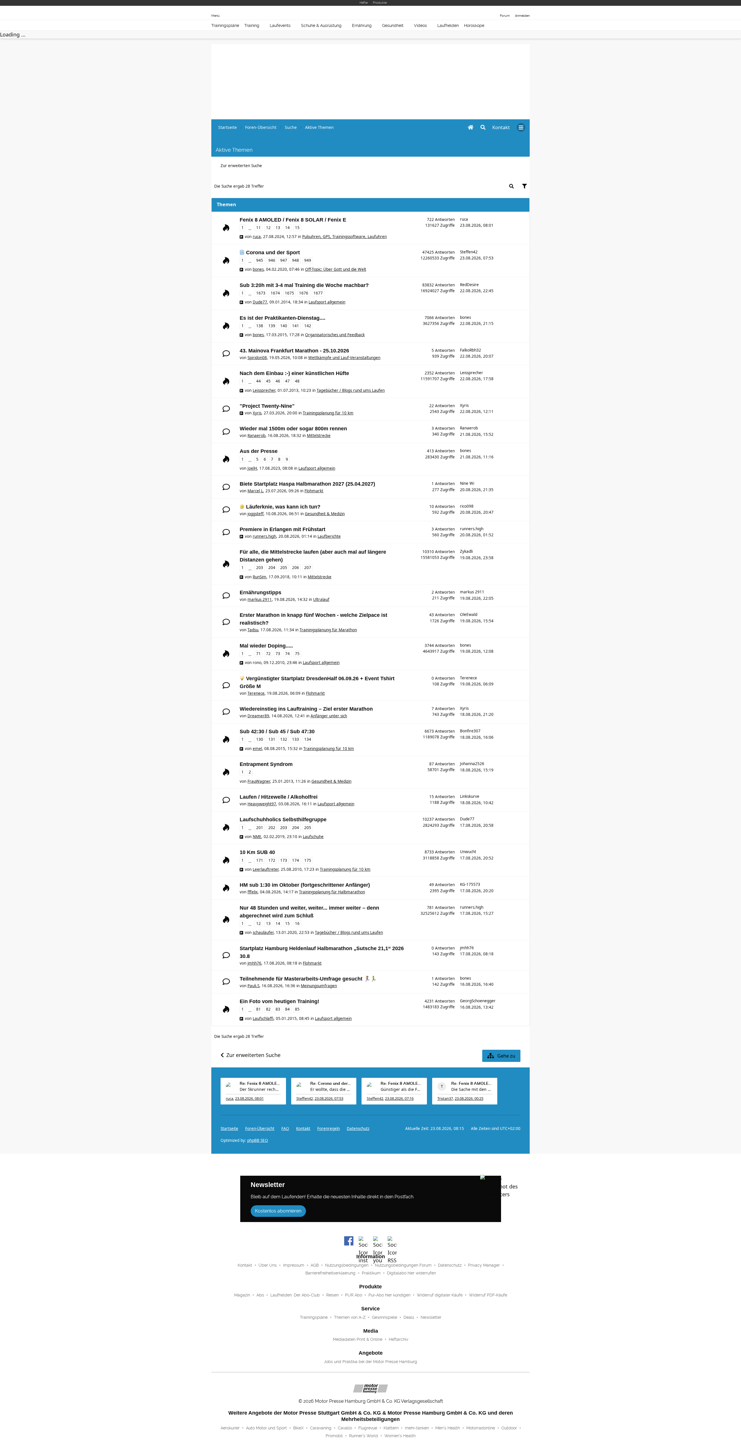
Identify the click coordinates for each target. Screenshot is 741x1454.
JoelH (252, 468)
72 (268, 653)
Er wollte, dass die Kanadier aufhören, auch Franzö (330, 1089)
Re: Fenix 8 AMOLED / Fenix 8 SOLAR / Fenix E (260, 1084)
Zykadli (466, 551)
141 (295, 325)
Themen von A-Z (350, 1317)
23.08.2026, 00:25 (469, 1098)
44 (258, 381)
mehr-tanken (417, 1428)
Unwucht (468, 851)
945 (259, 260)
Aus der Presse (259, 451)
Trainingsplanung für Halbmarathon (332, 892)
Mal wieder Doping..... (266, 646)
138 (259, 325)
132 (283, 739)
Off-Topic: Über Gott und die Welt (335, 269)
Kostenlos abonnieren (278, 1211)
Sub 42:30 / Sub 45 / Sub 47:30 (277, 731)
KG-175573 (470, 884)
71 (258, 653)
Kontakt (245, 1265)
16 (297, 923)
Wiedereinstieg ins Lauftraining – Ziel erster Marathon (306, 709)
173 (283, 860)
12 (268, 227)
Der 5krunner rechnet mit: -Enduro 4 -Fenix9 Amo (260, 1089)
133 (295, 739)
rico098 (467, 506)
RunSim (259, 576)
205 (283, 567)
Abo (260, 1295)
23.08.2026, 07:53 (329, 1098)
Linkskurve (469, 796)
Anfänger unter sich (329, 715)
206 (295, 567)
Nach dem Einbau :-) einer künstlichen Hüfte (294, 373)
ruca (257, 236)
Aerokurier (230, 1428)
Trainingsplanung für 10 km (328, 413)
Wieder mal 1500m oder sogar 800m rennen (293, 428)
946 (271, 260)
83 (278, 1009)
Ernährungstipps (260, 592)
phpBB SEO (257, 1140)
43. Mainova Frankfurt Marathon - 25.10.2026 (294, 351)
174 (295, 860)
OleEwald (468, 614)
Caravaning (320, 1428)
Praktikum (371, 1273)
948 (295, 260)
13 (278, 227)
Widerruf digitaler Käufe (440, 1295)
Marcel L (255, 490)
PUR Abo (353, 1295)
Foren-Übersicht (259, 1128)
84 (287, 1009)
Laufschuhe (313, 836)
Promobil (334, 1435)
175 (307, 860)
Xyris (257, 413)
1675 (289, 293)
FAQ (285, 1128)
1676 (303, 293)
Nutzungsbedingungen (346, 1265)
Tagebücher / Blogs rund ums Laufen (351, 390)
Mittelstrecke (319, 435)
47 (287, 381)
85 (297, 1009)
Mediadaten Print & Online (357, 1339)
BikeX (298, 1428)
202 (271, 827)
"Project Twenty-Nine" (267, 406)
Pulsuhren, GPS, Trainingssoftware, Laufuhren (344, 236)
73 (278, 653)
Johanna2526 (472, 763)
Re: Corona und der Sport (330, 1084)
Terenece (256, 693)
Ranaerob (256, 435)
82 (268, 1009)
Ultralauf (321, 599)
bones (258, 269)
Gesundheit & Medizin (325, 513)
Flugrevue (367, 1428)
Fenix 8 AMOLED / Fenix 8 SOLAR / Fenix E (293, 220)
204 (271, 567)
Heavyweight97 (261, 803)
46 (278, 381)
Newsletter (431, 1317)
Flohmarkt (314, 490)
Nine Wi (467, 483)
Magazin (242, 1295)
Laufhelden (448, 25)
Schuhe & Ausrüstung (321, 25)
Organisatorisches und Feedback (335, 334)
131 (271, 739)
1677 (318, 293)
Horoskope (474, 25)
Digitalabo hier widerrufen (411, 1273)
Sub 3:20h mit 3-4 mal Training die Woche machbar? (304, 285)
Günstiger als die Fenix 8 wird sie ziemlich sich (401, 1089)
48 (297, 381)
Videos (420, 25)
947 (283, 260)
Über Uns (267, 1265)
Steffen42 (469, 252)
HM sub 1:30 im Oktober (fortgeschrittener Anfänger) (305, 885)
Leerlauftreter (265, 869)
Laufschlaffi (263, 1018)
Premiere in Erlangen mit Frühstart (282, 529)
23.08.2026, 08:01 (249, 1098)
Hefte (364, 3)
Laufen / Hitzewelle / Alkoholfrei (279, 797)
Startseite (229, 1128)
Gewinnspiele (384, 1317)
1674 (275, 293)
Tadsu (252, 629)
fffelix (252, 892)
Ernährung (362, 25)
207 (307, 567)
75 (297, 653)
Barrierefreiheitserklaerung (330, 1273)
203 (259, 567)
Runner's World (363, 1435)
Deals (408, 1317)
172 (271, 860)
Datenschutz (358, 1128)
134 (307, 739)
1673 (260, 293)
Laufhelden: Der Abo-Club (295, 1295)
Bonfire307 (470, 731)
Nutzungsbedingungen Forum (403, 1265)
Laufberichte (329, 536)
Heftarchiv (398, 1339)
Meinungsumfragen (319, 985)
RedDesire (469, 284)
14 (287, 227)
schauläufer (263, 932)
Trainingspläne (225, 25)
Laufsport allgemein (327, 302)
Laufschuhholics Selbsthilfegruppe (283, 819)
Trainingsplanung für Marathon (328, 629)
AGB (315, 1265)
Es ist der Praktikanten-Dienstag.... (282, 318)
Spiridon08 (257, 357)
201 (259, 827)
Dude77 (260, 302)
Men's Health (447, 1428)
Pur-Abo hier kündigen (389, 1295)
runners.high (264, 536)
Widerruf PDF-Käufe (488, 1295)
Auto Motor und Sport (266, 1428)
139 (271, 325)
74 (287, 653)
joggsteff (255, 513)
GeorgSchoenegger (478, 1000)
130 (259, 739)
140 (283, 325)
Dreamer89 (258, 715)
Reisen (332, 1295)
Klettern (391, 1428)
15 (297, 227)
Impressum (293, 1265)
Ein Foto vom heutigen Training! (279, 1001)
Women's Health (400, 1435)
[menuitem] (501, 127)
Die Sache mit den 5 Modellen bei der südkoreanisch (471, 1089)
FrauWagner (258, 781)
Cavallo (345, 1428)
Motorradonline (480, 1428)
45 (268, 381)
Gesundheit (392, 25)
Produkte (380, 3)
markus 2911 (259, 599)
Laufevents (280, 25)
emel (257, 748)
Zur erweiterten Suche (241, 165)
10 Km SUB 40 (257, 852)
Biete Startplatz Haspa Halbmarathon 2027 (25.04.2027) (307, 484)
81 (258, 1009)
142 (307, 325)
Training (251, 25)
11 (258, 227)
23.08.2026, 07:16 (399, 1098)
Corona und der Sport (273, 252)
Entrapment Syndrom (266, 764)
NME (257, 836)
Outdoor (509, 1428)
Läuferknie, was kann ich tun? (283, 507)
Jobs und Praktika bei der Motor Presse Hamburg (370, 1361)
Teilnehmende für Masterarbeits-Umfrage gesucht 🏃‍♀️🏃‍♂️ (308, 979)
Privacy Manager (484, 1265)
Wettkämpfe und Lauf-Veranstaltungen (344, 357)
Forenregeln (328, 1128)
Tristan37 (445, 1098)
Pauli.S (253, 985)
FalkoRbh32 (470, 350)
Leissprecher (264, 390)
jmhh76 (254, 963)
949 (307, 260)
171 (259, 860)
